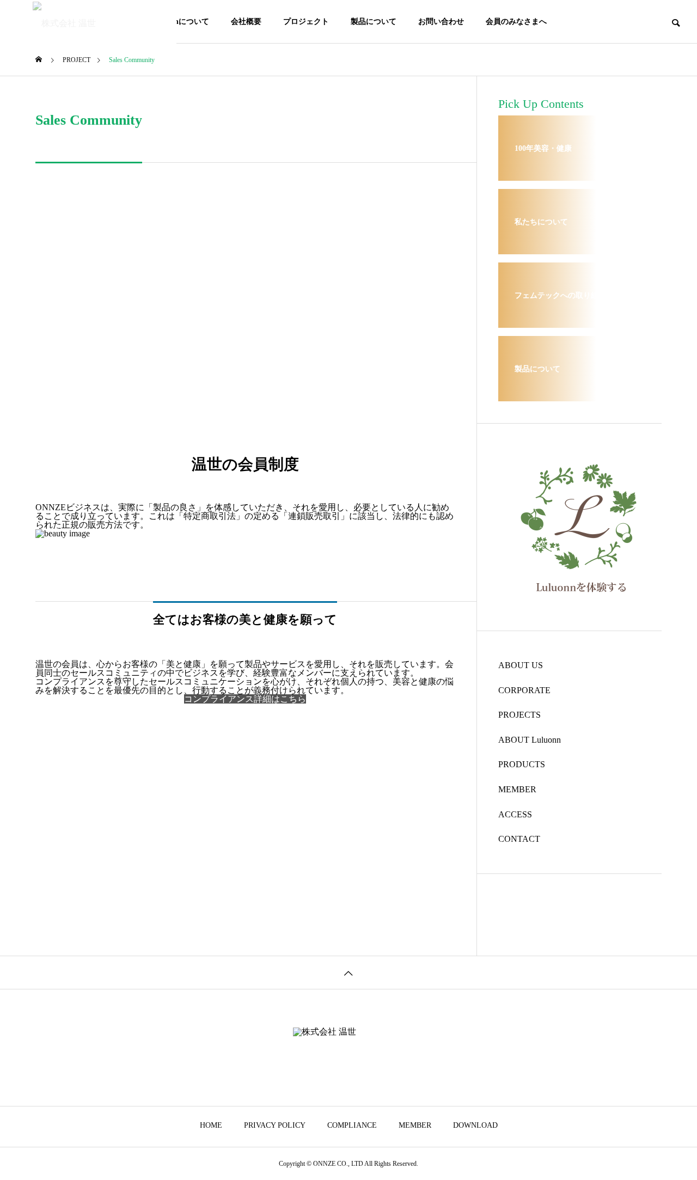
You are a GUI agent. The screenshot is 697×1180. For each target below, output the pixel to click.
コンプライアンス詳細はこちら (245, 699)
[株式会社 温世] (88, 22)
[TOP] (348, 972)
